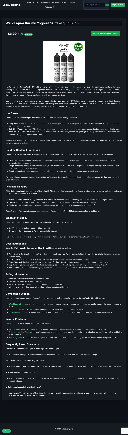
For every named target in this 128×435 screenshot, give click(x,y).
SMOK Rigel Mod (15, 338)
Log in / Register (117, 5)
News (63, 2)
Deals (35, 2)
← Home (6, 431)
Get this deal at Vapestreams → (105, 34)
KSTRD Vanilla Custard (18, 312)
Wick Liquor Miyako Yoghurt (20, 304)
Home (28, 2)
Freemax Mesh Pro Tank (18, 332)
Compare (71, 2)
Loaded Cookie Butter (18, 310)
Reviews (55, 2)
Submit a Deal (50, 7)
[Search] (107, 5)
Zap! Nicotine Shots (17, 329)
